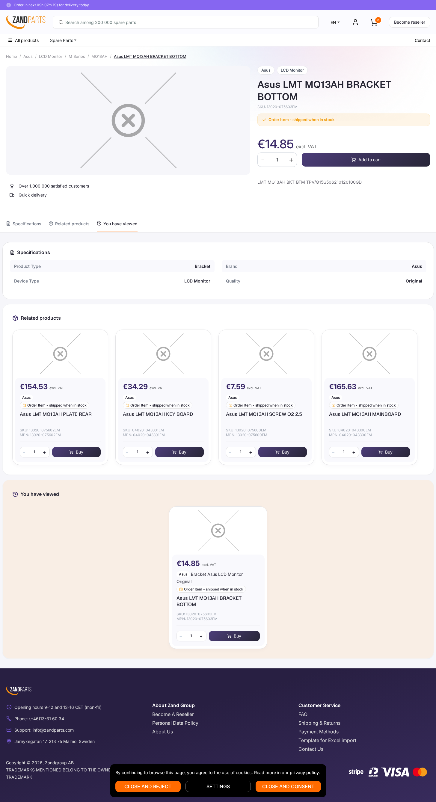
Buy (79, 451)
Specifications (27, 223)
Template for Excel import (327, 740)
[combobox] (186, 22)
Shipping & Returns (319, 723)
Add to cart (369, 159)
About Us (162, 732)
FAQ (302, 714)
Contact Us (310, 749)
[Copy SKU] (301, 107)
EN (333, 22)
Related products (72, 223)
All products (27, 40)
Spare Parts (61, 40)
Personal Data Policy (175, 723)
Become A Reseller (173, 714)
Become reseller (409, 22)
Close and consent (288, 786)
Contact (422, 40)
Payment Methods (318, 732)
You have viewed (120, 223)
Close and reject (147, 786)
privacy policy (304, 772)
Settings (218, 786)
